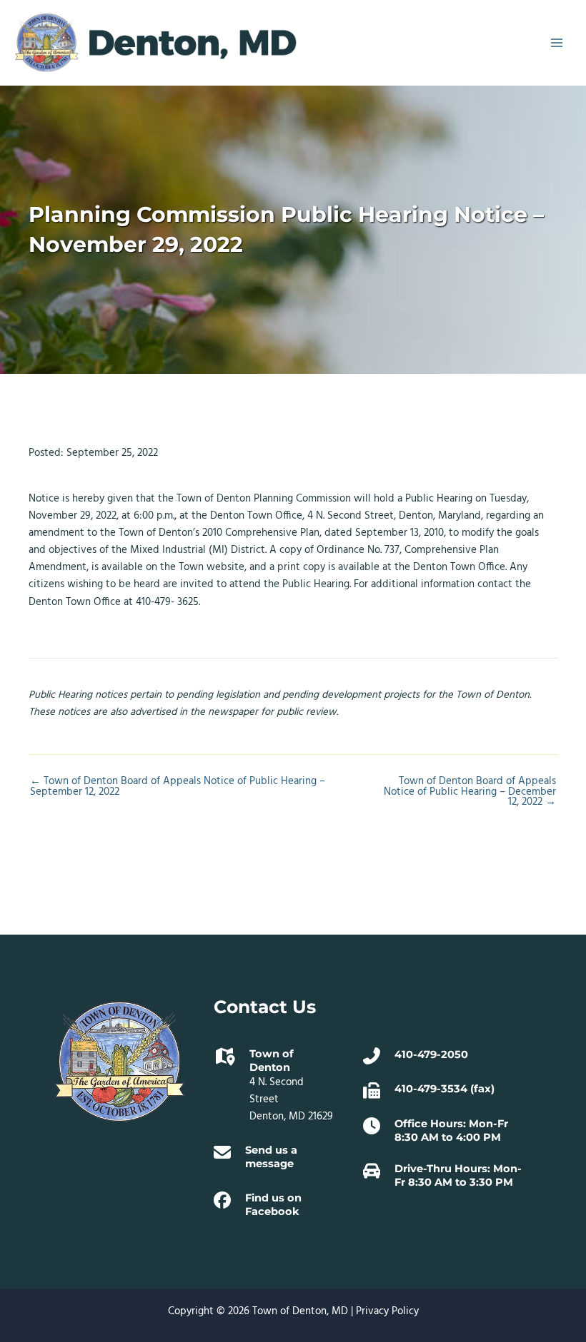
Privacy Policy (387, 1311)
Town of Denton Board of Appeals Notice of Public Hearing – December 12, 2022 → (470, 792)
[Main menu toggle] (557, 43)
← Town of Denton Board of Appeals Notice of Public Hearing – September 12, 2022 (177, 787)
